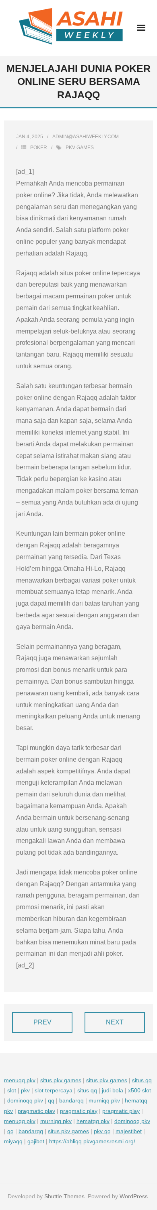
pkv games (80, 147)
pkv (25, 1090)
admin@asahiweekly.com (85, 136)
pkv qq (102, 1131)
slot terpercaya (53, 1090)
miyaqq (13, 1141)
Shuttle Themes (64, 1196)
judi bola (112, 1090)
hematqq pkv (92, 1121)
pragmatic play (36, 1111)
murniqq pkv (104, 1100)
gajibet (35, 1141)
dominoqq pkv (25, 1100)
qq (51, 1100)
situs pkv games (60, 1080)
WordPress (134, 1196)
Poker (38, 147)
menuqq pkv (19, 1080)
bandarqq (71, 1100)
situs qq (142, 1080)
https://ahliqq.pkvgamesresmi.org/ (92, 1141)
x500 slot (139, 1090)
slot (11, 1090)
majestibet (129, 1131)
